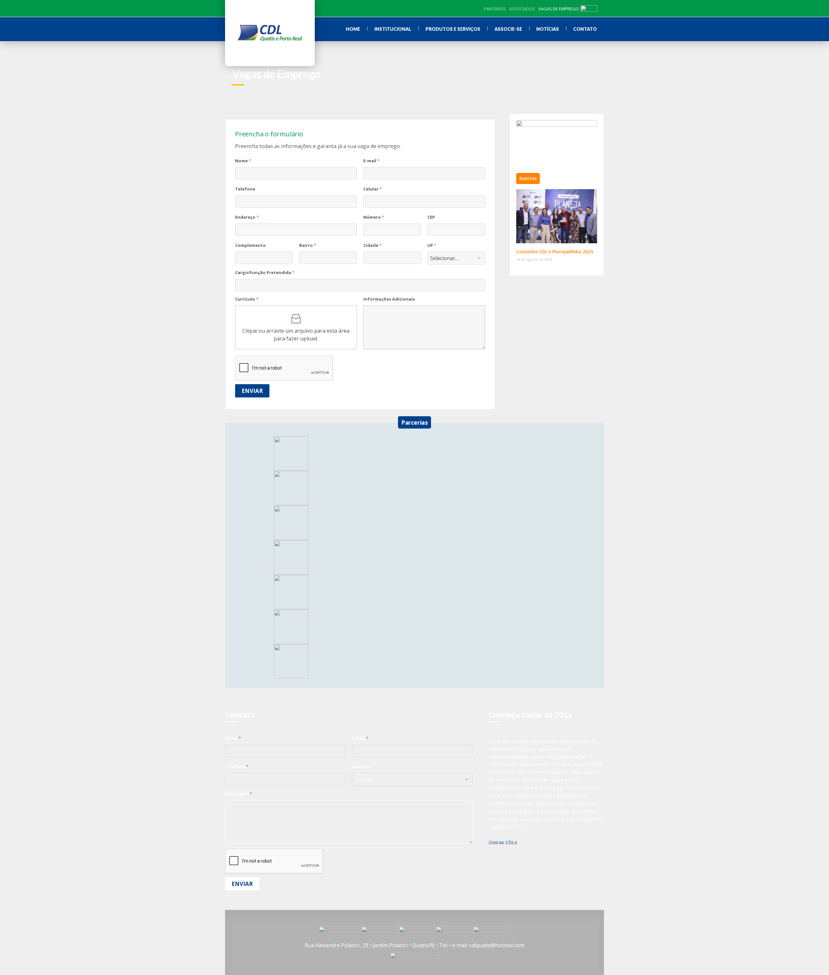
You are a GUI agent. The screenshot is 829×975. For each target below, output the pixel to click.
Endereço (247, 217)
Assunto (361, 766)
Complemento (250, 245)
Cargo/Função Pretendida (264, 272)
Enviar (252, 391)
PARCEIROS (495, 9)
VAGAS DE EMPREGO (558, 9)
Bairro (307, 245)
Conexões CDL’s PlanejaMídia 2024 (554, 251)
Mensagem (238, 794)
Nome (243, 161)
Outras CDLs (503, 842)
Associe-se (508, 29)
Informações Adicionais (389, 299)
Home (353, 29)
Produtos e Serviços (453, 29)
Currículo (246, 299)
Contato (585, 29)
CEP (431, 217)
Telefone (245, 189)
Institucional (392, 29)
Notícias (547, 29)
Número (373, 217)
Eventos (528, 178)
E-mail (371, 161)
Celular (372, 189)
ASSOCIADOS (522, 9)
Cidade (372, 245)
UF (431, 245)
